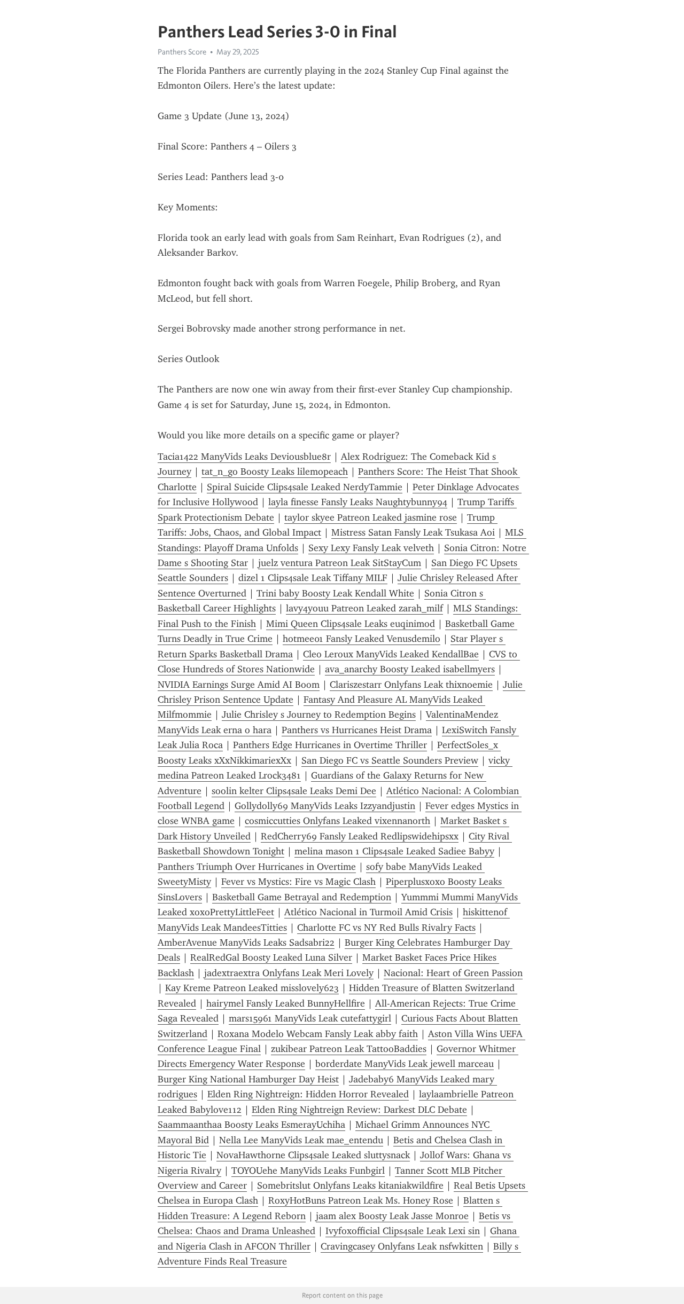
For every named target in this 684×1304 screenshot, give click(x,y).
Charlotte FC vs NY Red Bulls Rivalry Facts (386, 927)
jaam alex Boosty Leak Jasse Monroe (392, 1216)
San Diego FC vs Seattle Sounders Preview (389, 760)
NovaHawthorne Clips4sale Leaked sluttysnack (313, 1155)
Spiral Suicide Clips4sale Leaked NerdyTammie (304, 487)
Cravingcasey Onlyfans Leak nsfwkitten (402, 1246)
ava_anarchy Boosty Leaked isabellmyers (410, 669)
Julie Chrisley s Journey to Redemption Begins (319, 714)
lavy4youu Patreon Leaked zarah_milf (364, 608)
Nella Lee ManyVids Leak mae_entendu (301, 1140)
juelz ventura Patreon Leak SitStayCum (339, 563)
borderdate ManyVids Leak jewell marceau (404, 1064)
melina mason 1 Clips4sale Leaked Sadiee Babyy (394, 851)
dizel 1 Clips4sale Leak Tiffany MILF (312, 578)
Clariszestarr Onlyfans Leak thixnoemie (411, 684)
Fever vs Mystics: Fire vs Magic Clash (298, 881)
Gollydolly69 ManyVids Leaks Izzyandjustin (325, 806)
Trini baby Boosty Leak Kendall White (335, 593)
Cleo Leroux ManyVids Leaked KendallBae (391, 654)
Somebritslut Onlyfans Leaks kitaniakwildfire (350, 1185)
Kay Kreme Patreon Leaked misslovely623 (252, 988)
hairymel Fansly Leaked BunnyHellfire (285, 1003)
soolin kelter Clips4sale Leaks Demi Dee (294, 791)
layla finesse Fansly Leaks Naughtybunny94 (357, 502)
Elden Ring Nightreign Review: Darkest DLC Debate (359, 1110)
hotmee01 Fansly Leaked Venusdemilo (361, 639)
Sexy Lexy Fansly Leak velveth (371, 548)
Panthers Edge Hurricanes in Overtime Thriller (330, 745)
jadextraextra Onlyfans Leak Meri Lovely (289, 973)
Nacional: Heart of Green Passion (453, 973)
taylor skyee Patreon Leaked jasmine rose (370, 517)
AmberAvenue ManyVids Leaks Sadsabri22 (246, 942)
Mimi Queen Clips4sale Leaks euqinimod (350, 624)
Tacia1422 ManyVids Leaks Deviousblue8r (244, 456)
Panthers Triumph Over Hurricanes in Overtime (257, 867)
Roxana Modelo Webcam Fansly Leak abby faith (317, 1034)
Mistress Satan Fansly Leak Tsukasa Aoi (413, 532)
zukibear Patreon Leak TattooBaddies (348, 1049)
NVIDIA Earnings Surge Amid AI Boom (239, 684)
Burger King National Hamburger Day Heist (248, 1079)
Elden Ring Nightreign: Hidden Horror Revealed (308, 1094)
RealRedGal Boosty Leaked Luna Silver (271, 957)
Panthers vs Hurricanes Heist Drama (357, 730)
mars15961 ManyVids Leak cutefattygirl (310, 1018)
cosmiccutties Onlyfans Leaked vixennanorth (337, 821)
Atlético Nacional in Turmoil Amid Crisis (368, 912)
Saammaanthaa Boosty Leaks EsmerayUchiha (251, 1124)
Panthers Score (182, 52)
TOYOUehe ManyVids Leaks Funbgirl (308, 1170)
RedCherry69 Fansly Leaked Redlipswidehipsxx (359, 836)
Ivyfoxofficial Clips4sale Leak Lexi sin (402, 1231)
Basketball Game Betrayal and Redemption (301, 897)
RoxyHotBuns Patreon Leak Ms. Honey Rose (360, 1200)
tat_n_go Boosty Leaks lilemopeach (274, 471)
